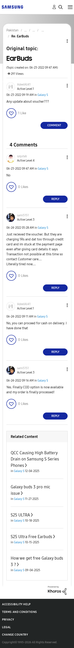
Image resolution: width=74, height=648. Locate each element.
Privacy (8, 619)
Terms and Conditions (19, 612)
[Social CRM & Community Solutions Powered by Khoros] (57, 590)
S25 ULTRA (20, 514)
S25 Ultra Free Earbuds (31, 536)
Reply (55, 199)
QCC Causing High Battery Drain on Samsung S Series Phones (35, 459)
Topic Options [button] (60, 41)
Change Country (15, 634)
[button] (60, 85)
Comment (54, 125)
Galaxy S (42, 95)
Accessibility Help (16, 604)
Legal (6, 627)
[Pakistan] (12, 7)
